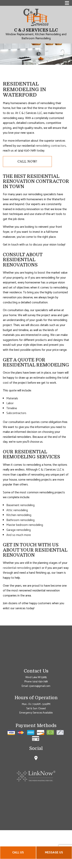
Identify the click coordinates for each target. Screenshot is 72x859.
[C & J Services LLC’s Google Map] (36, 758)
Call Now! (27, 161)
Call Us (18, 852)
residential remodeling (17, 568)
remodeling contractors (51, 145)
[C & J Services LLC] (36, 17)
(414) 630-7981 (40, 681)
